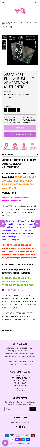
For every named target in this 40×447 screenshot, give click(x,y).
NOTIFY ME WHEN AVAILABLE (20, 135)
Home (4, 22)
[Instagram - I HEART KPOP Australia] (11, 26)
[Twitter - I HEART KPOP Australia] (3, 26)
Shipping (17, 94)
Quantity (7, 107)
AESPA (10, 22)
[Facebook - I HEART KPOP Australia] (7, 26)
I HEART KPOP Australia (22, 444)
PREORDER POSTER (15, 290)
